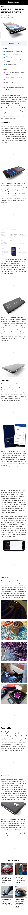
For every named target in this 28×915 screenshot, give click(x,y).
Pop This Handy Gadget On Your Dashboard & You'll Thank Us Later (20, 903)
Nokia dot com (14, 821)
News (3, 6)
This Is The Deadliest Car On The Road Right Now (7, 879)
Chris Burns (5, 15)
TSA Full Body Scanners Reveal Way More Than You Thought (20, 879)
